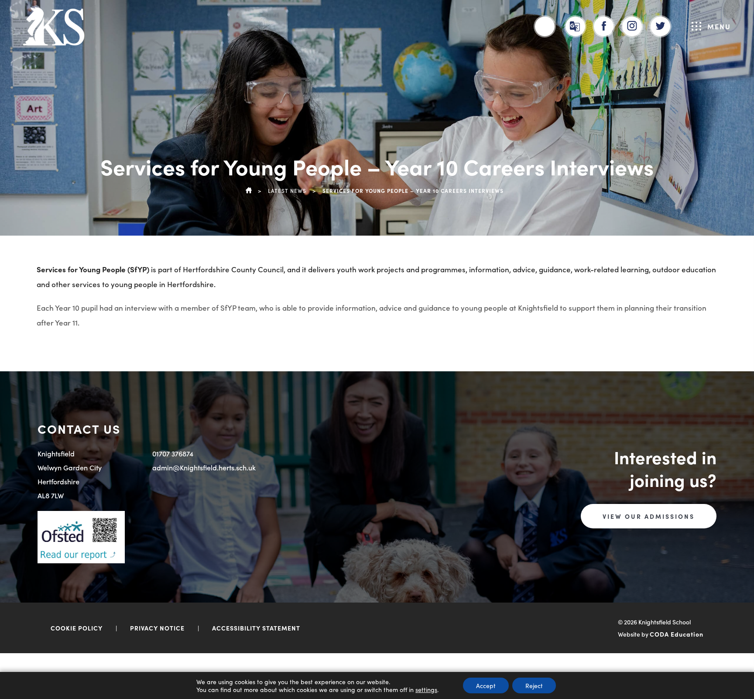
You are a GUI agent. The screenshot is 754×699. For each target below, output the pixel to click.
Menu (719, 26)
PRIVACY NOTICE (157, 628)
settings (426, 689)
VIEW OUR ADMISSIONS (649, 516)
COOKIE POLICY (77, 628)
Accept (486, 685)
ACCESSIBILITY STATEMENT (256, 628)
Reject (534, 685)
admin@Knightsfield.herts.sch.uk (204, 467)
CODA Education (676, 634)
